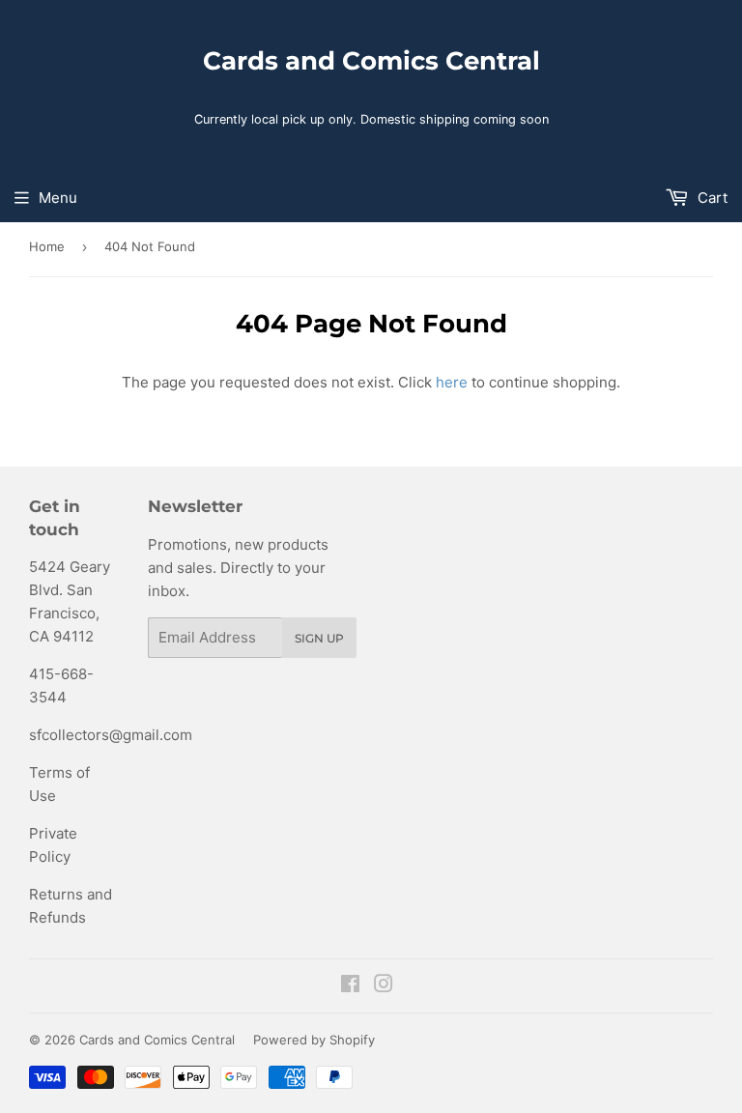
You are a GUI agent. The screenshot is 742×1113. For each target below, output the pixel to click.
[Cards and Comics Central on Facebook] (350, 986)
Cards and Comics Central (371, 60)
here (452, 382)
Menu (58, 197)
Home (47, 246)
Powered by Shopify (314, 1039)
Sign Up (319, 638)
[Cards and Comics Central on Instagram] (383, 986)
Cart (711, 197)
